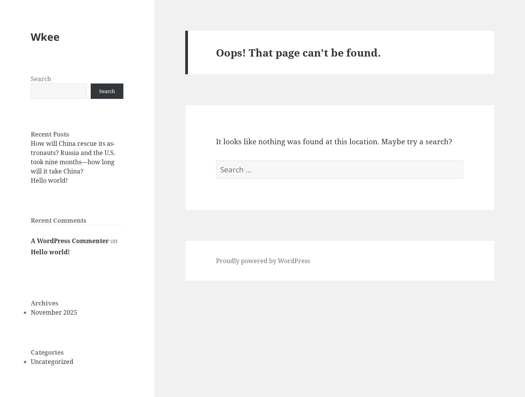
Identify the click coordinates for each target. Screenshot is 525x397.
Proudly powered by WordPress (263, 261)
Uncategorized (52, 361)
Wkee (45, 37)
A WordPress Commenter (70, 241)
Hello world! (49, 180)
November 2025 (54, 312)
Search (41, 79)
